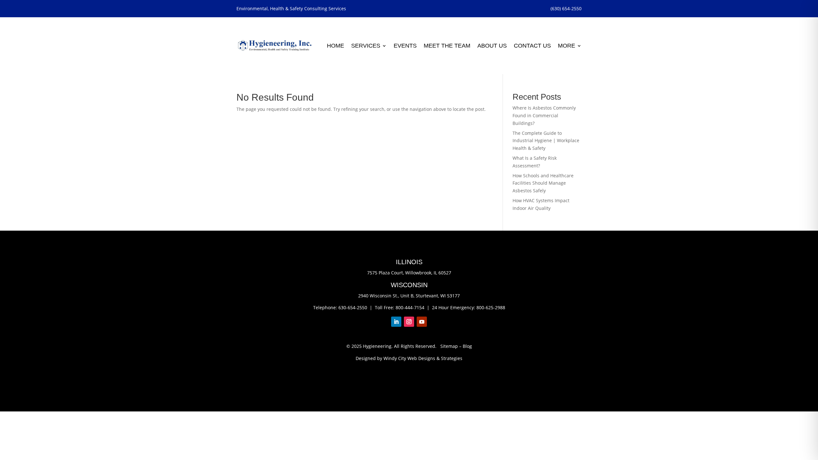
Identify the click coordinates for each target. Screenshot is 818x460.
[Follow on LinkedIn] (396, 322)
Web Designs (421, 358)
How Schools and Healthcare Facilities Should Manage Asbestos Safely (543, 183)
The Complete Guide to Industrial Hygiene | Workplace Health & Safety (546, 140)
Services (365, 45)
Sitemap (449, 346)
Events (405, 45)
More (566, 45)
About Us (492, 45)
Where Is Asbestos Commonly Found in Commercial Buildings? (544, 115)
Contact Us (532, 45)
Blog (467, 346)
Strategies (451, 358)
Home (335, 45)
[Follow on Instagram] (409, 322)
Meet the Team (447, 45)
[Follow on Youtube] (422, 322)
